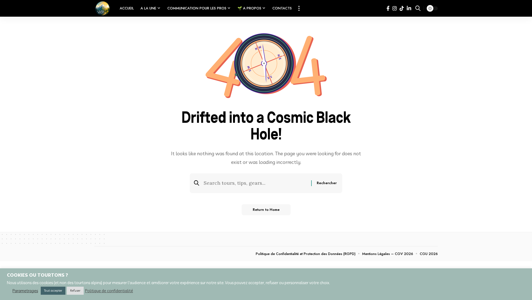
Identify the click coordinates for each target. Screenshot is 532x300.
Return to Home (266, 209)
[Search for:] (255, 183)
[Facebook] (388, 8)
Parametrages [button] (25, 290)
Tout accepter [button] (53, 290)
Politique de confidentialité (109, 290)
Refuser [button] (75, 290)
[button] (299, 8)
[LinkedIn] (409, 8)
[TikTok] (401, 8)
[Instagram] (394, 8)
